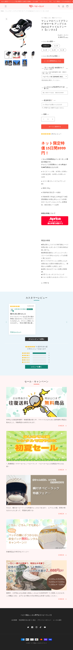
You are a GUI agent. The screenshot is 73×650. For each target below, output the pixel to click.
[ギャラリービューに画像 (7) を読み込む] (24, 62)
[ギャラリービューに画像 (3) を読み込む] (24, 54)
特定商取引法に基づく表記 (27, 620)
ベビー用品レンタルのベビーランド (39, 643)
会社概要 (14, 620)
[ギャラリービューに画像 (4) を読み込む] (32, 54)
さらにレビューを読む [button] (36, 339)
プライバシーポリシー (44, 620)
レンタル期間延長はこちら (52, 61)
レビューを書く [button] (36, 367)
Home (2, 11)
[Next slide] (66, 322)
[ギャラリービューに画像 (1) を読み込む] (8, 54)
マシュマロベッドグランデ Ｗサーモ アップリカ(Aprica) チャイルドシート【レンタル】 (27, 11)
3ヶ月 (54, 50)
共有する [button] (46, 283)
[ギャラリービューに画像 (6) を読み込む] (16, 62)
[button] (6, 6)
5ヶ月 (62, 50)
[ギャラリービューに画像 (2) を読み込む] (16, 54)
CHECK (61, 426)
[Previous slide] (6, 322)
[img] (15, 306)
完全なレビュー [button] (15, 332)
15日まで (46, 46)
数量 (45, 114)
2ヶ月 (45, 50)
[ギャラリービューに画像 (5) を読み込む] (8, 62)
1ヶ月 (56, 46)
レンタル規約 (57, 620)
